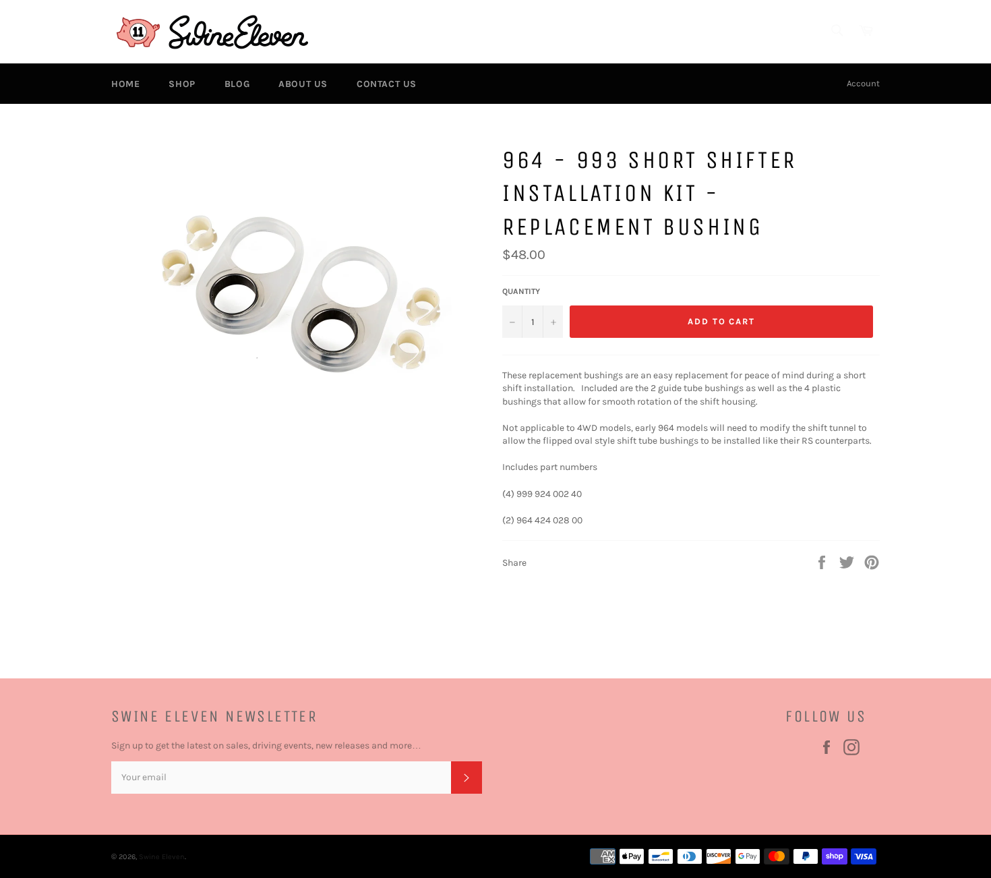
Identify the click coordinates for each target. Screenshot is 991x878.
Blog (236, 84)
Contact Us (387, 84)
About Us (303, 84)
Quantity (521, 291)
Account (863, 83)
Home (125, 84)
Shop (182, 84)
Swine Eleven (162, 856)
